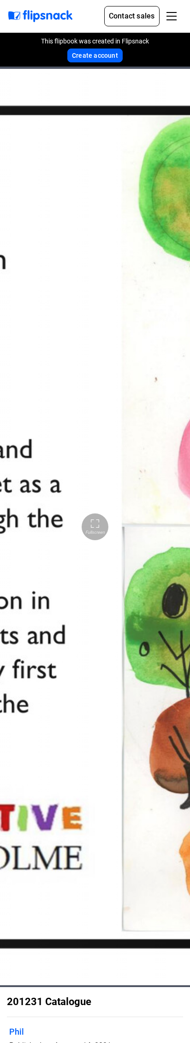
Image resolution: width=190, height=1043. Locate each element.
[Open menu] (171, 16)
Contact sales (132, 16)
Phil (16, 1032)
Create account (95, 55)
